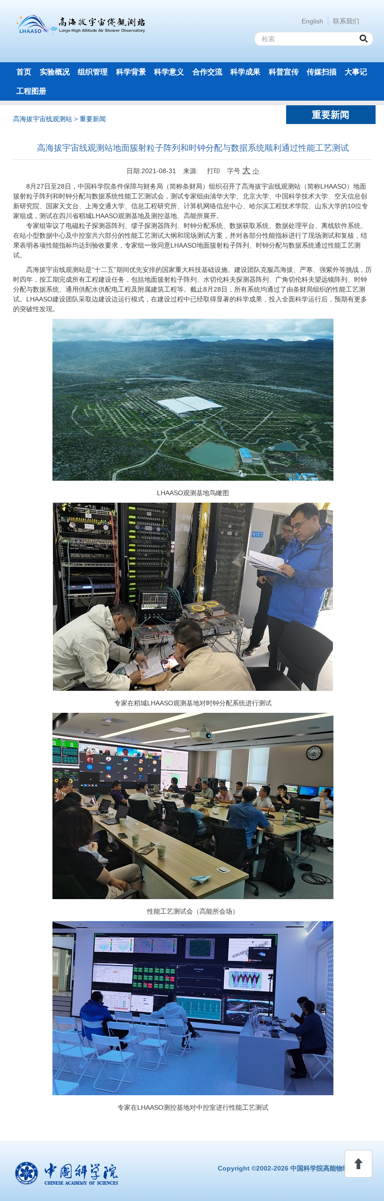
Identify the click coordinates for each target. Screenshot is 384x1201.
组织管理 (93, 72)
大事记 (356, 72)
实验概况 (55, 72)
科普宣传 (284, 72)
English (312, 21)
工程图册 (31, 91)
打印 (212, 171)
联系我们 (346, 21)
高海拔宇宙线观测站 (42, 119)
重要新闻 (93, 119)
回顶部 (358, 1164)
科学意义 (169, 72)
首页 (23, 72)
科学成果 (245, 72)
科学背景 (131, 72)
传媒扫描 (322, 72)
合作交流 (207, 72)
